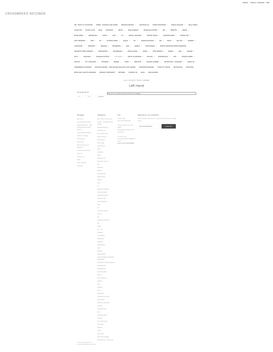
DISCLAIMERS (153, 72)
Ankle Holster (177, 25)
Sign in (253, 3)
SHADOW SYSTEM (102, 56)
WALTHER (137, 62)
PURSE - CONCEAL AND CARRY (107, 25)
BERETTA (174, 30)
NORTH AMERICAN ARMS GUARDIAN (173, 46)
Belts (120, 30)
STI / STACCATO (90, 62)
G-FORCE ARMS (112, 41)
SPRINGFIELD (163, 56)
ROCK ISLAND (132, 51)
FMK (92, 41)
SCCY (76, 56)
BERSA (184, 30)
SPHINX (150, 56)
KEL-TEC (179, 41)
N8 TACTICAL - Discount (173, 62)
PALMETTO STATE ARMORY (83, 51)
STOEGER (105, 62)
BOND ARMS (78, 35)
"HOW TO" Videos (163, 67)
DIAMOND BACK (169, 35)
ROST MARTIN (158, 51)
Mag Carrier (133, 30)
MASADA (104, 46)
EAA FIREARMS (79, 41)
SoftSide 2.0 (144, 25)
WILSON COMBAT (152, 62)
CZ (122, 35)
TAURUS (116, 62)
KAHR (169, 41)
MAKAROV (91, 46)
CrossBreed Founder (82, 67)
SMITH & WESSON (134, 56)
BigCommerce (88, 342)
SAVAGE (190, 51)
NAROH (137, 46)
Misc (100, 30)
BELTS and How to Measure (85, 72)
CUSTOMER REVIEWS (146, 67)
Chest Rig (78, 30)
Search (245, 3)
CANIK (104, 35)
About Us (191, 62)
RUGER (170, 51)
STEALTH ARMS (187, 56)
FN (100, 41)
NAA (127, 46)
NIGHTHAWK (150, 46)
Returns (121, 72)
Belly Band (193, 25)
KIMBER (191, 41)
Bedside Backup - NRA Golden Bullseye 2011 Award (115, 67)
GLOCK (125, 41)
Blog (143, 72)
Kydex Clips (90, 30)
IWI (160, 41)
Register (261, 3)
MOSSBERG (116, 46)
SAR (180, 51)
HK (134, 41)
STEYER (77, 62)
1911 (164, 30)
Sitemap (80, 166)
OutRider (109, 30)
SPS (174, 56)
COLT (114, 35)
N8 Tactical (178, 67)
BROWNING (93, 35)
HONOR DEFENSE (147, 41)
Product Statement (107, 72)
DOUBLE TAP (184, 35)
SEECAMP (87, 56)
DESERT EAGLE (152, 35)
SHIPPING (189, 67)
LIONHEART (78, 46)
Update (100, 96)
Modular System (150, 30)
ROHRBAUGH (117, 51)
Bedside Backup (127, 25)
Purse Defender (159, 25)
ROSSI (145, 51)
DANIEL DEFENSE (135, 35)
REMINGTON (102, 51)
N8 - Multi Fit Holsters (83, 25)
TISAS (127, 62)
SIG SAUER (118, 56)
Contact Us (133, 72)
